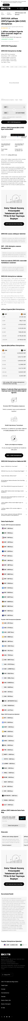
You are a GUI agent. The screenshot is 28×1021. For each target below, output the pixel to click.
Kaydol (21, 8)
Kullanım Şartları (14, 925)
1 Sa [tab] (3, 66)
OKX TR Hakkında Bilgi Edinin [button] (9, 981)
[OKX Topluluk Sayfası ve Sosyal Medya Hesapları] (11, 1017)
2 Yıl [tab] (24, 66)
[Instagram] (6, 1017)
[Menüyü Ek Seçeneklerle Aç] (26, 9)
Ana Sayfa (2, 13)
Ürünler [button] (3, 989)
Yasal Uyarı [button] (4, 985)
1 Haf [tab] (12, 66)
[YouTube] (9, 1017)
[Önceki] (2, 945)
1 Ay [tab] (16, 66)
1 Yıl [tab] (20, 66)
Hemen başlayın (6, 845)
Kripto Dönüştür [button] (6, 1004)
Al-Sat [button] (3, 1007)
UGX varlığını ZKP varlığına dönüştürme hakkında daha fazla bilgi (13, 383)
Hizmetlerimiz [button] (5, 993)
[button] (17, 8)
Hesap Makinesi (9, 13)
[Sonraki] (26, 945)
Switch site (6, 4)
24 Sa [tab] (7, 66)
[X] (1, 1017)
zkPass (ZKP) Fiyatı (12, 154)
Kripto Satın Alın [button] (6, 1000)
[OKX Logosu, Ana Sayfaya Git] (5, 8)
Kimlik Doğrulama (9, 430)
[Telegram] (4, 1017)
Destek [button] (3, 996)
